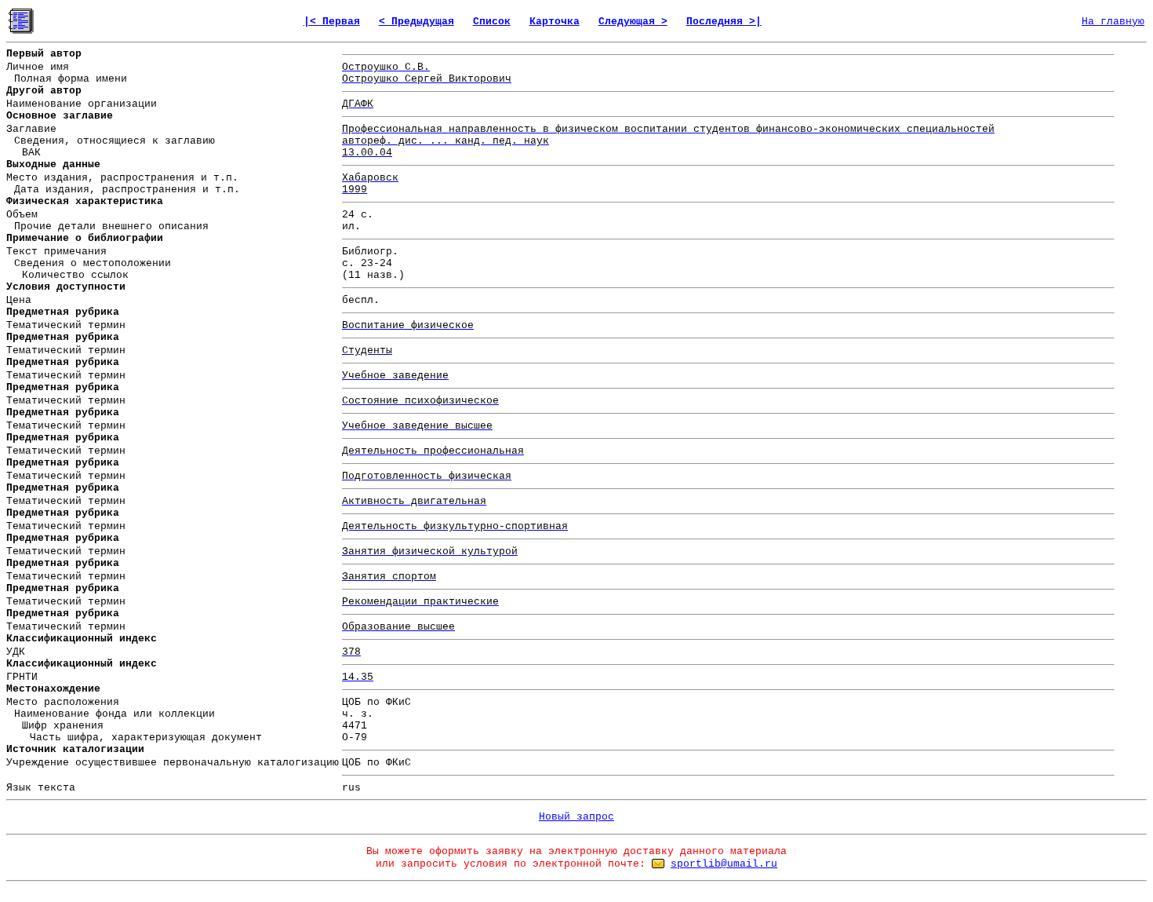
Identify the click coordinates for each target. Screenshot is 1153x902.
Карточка (554, 21)
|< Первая (332, 21)
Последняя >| (724, 21)
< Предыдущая (416, 21)
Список (492, 21)
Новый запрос (576, 817)
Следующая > (632, 21)
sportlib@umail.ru (724, 864)
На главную (1113, 21)
